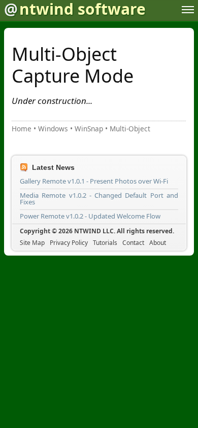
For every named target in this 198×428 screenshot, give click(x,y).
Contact (133, 242)
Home (21, 128)
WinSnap (89, 128)
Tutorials (105, 242)
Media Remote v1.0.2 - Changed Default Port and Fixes (99, 198)
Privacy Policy (69, 242)
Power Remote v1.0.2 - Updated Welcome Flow (90, 216)
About (157, 242)
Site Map (32, 242)
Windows (53, 128)
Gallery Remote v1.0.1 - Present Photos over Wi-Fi (94, 181)
